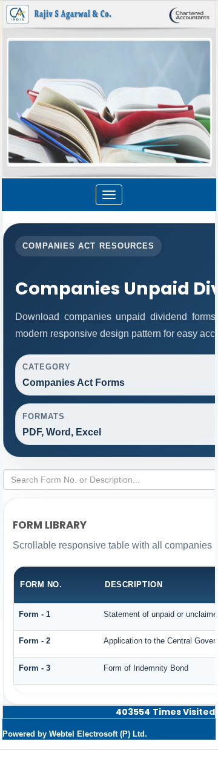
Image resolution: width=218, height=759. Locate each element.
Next (187, 99)
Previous (28, 99)
